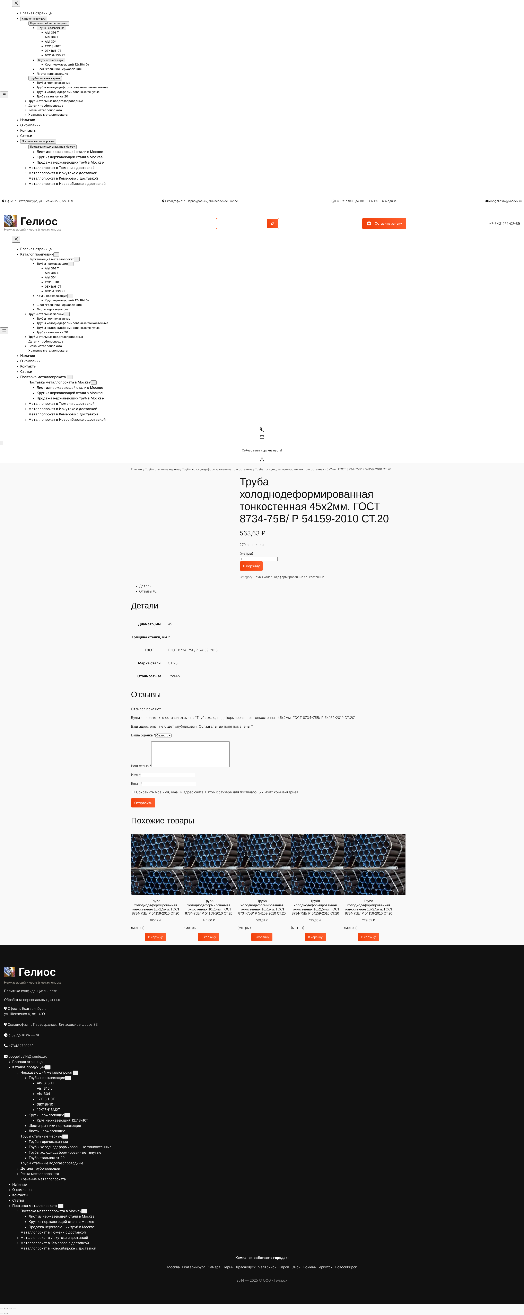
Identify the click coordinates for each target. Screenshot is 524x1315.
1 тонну (174, 676)
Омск (295, 1267)
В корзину (251, 566)
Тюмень (309, 1267)
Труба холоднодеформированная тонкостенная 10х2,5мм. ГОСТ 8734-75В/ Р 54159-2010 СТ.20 (315, 907)
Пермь (228, 1267)
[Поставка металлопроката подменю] (69, 377)
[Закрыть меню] (16, 3)
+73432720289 (21, 1046)
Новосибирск (346, 1267)
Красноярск (246, 1267)
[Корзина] (1, 443)
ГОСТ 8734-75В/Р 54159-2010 (193, 650)
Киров (284, 1267)
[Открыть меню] (4, 95)
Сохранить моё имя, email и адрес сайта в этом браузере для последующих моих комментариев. (217, 792)
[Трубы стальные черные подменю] (67, 314)
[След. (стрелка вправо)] (6, 1313)
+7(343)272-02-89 (504, 224)
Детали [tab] (145, 586)
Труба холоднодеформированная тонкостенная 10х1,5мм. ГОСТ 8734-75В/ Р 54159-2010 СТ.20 (155, 907)
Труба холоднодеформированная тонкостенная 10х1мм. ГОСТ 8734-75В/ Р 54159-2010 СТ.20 (208, 907)
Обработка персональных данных (32, 1000)
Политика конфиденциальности (30, 991)
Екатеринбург (193, 1267)
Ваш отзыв (141, 766)
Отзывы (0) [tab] (148, 591)
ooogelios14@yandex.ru (505, 201)
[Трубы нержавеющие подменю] (70, 264)
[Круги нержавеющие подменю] (70, 296)
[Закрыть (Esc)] (14, 1308)
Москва (173, 1267)
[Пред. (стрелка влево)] (1, 1313)
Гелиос (39, 221)
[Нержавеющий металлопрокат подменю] (77, 259)
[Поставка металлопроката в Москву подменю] (94, 382)
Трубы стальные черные (162, 469)
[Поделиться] (10, 1308)
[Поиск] (272, 223)
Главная (136, 469)
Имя (136, 775)
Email (136, 783)
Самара (214, 1267)
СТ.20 (172, 663)
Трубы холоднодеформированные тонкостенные (217, 469)
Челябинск (267, 1267)
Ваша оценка (143, 735)
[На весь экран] (6, 1308)
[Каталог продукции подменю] (56, 254)
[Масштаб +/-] (1, 1308)
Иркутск (325, 1267)
